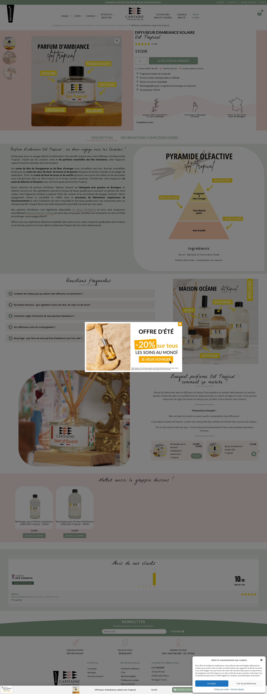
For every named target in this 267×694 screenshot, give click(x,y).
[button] (261, 660)
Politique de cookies (221, 689)
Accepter (211, 683)
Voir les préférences (246, 683)
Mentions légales (237, 689)
